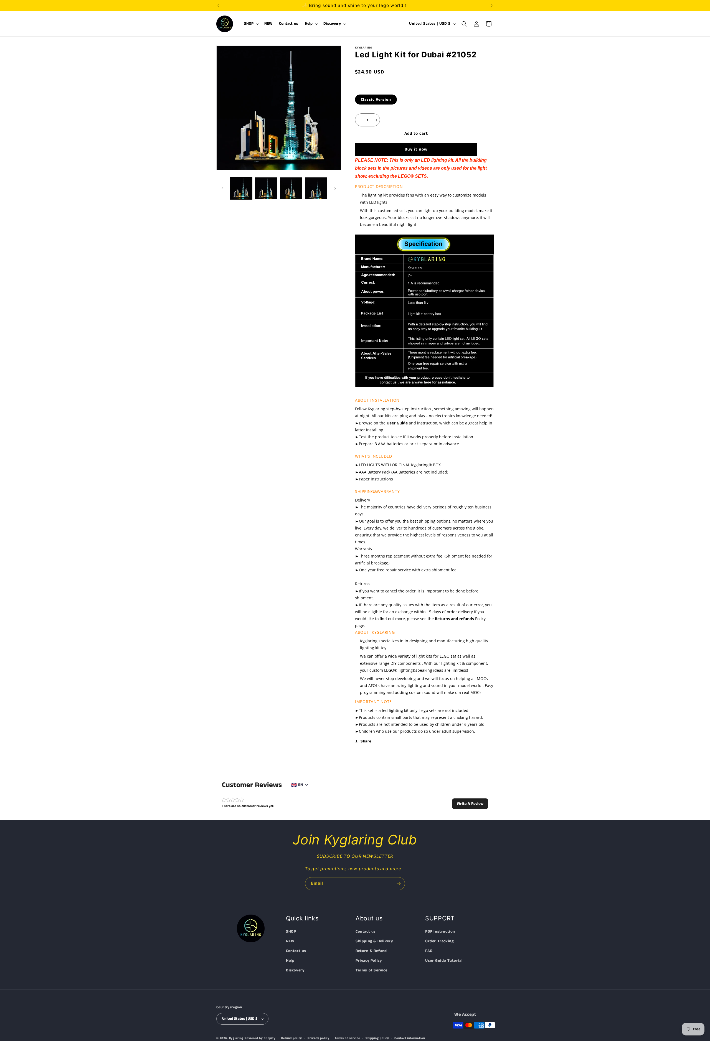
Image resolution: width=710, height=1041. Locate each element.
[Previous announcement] (218, 5)
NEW (290, 941)
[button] (251, 24)
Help (290, 961)
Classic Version (376, 99)
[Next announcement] (492, 5)
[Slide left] (222, 188)
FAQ (429, 951)
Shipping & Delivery (374, 941)
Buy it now (416, 149)
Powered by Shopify (260, 1038)
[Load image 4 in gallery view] (316, 188)
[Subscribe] (398, 883)
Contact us (296, 951)
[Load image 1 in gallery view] (241, 188)
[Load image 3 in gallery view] (291, 188)
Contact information (409, 1038)
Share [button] (366, 741)
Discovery (295, 970)
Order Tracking (439, 941)
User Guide (397, 423)
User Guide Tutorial (444, 961)
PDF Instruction (440, 931)
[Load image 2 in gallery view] (266, 188)
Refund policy (291, 1038)
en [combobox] (300, 784)
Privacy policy (318, 1038)
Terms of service (347, 1038)
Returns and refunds (454, 618)
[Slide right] (335, 188)
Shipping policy (377, 1038)
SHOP (291, 931)
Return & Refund (371, 951)
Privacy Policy (369, 961)
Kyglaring (236, 1038)
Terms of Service (371, 970)
